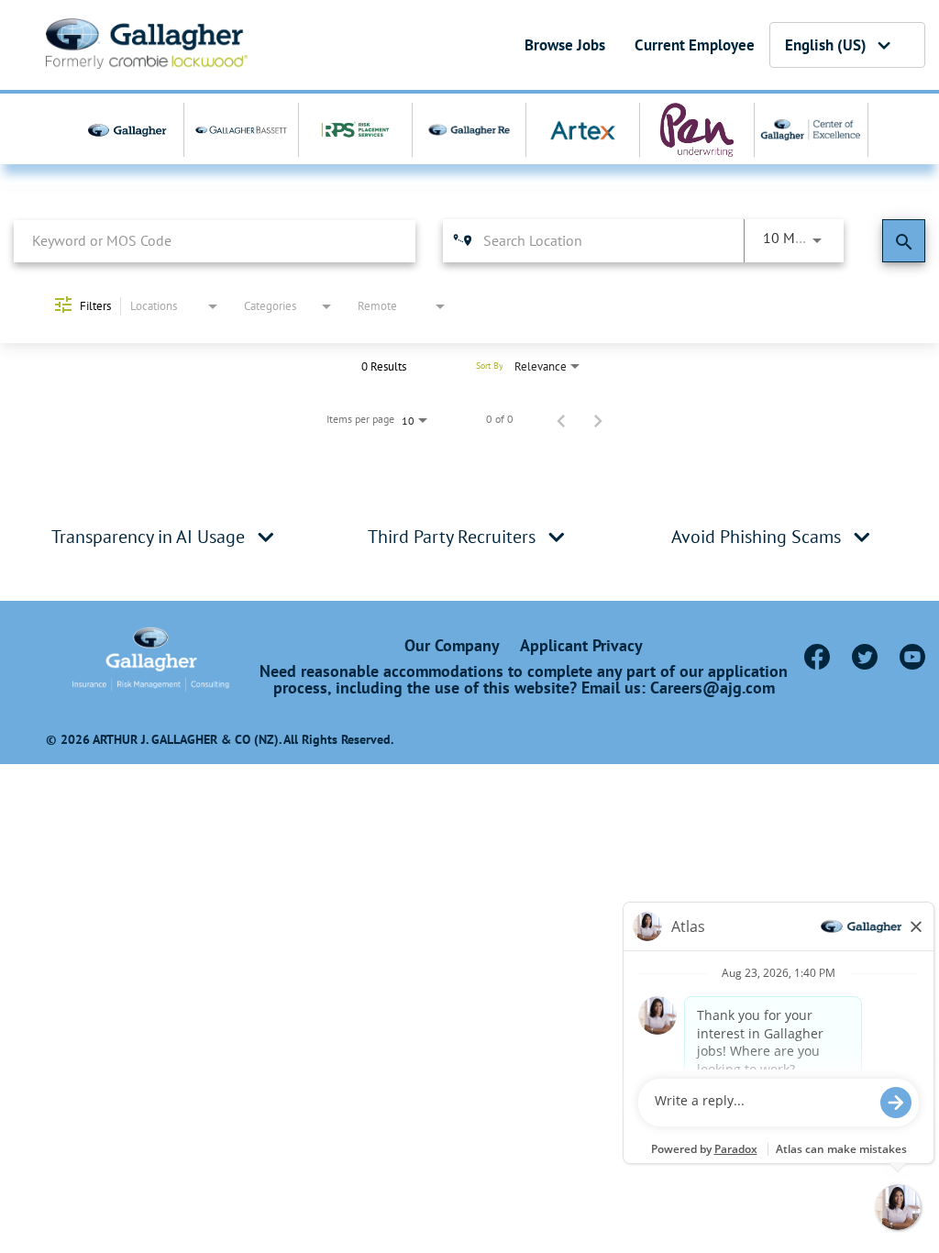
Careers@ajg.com (712, 687)
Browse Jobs (565, 45)
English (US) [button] (826, 45)
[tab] (166, 536)
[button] (266, 536)
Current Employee (695, 45)
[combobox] (214, 240)
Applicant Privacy (581, 646)
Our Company (452, 646)
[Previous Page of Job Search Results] (561, 419)
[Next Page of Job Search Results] (598, 419)
